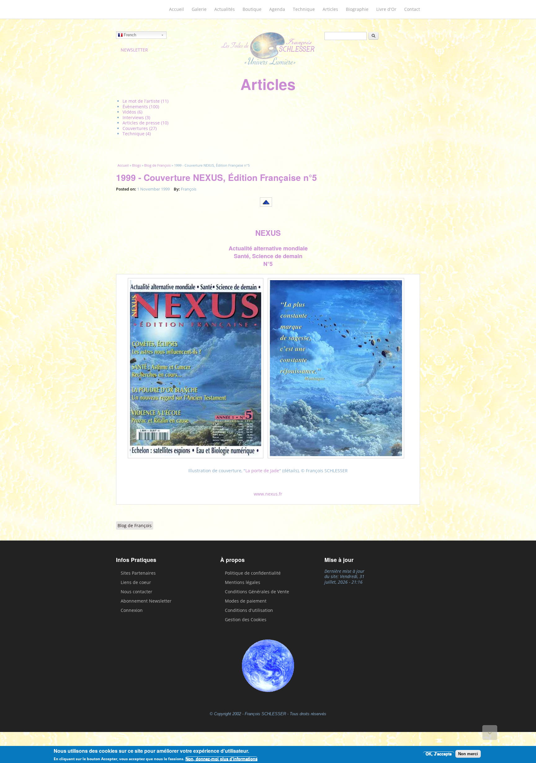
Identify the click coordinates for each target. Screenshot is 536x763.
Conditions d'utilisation (249, 610)
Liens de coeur (136, 582)
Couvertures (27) (140, 128)
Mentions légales (242, 582)
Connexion (132, 610)
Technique (304, 9)
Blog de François (157, 165)
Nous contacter (136, 592)
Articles (330, 9)
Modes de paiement (245, 601)
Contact (412, 9)
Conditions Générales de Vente (257, 592)
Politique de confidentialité (253, 573)
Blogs (136, 165)
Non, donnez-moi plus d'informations (221, 758)
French (130, 35)
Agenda (277, 9)
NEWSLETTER (134, 50)
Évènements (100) (141, 107)
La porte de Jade (262, 471)
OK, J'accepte (439, 754)
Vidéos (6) (132, 112)
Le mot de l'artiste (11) (145, 101)
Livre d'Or (386, 9)
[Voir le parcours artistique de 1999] (268, 207)
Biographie (357, 9)
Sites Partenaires (138, 573)
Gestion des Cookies (245, 619)
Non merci (468, 754)
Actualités (224, 9)
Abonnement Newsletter (146, 601)
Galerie (199, 9)
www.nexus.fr (268, 494)
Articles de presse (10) (145, 123)
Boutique (252, 9)
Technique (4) (137, 134)
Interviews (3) (136, 117)
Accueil (176, 9)
